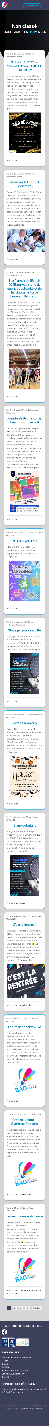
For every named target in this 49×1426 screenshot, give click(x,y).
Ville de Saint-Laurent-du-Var (16, 1357)
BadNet (5, 1367)
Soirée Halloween (24, 723)
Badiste (5, 1364)
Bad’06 (5, 1377)
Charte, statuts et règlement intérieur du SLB (24, 1389)
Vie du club (12, 160)
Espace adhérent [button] (32, 5)
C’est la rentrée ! (24, 925)
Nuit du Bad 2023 (25, 541)
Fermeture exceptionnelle (24, 1216)
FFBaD (5, 1360)
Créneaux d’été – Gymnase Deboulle (24, 1122)
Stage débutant (24, 826)
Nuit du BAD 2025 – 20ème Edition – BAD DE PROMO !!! (24, 66)
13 (27, 1307)
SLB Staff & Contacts (12, 1392)
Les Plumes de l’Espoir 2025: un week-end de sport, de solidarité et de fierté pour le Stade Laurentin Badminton (24, 288)
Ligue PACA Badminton (13, 1373)
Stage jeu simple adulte (24, 630)
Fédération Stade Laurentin (15, 1370)
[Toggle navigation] (45, 5)
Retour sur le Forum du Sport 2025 (25, 184)
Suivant (37, 1307)
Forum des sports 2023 (24, 1027)
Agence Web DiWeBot (31, 1408)
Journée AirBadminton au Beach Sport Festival (24, 420)
